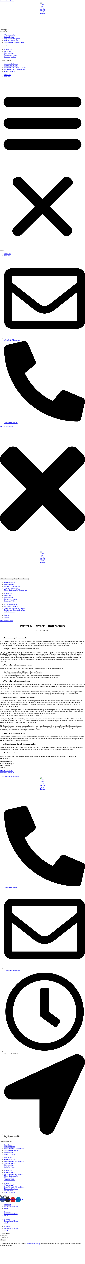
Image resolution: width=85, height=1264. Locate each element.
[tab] (4, 579)
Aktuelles (7, 77)
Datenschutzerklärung (11, 1206)
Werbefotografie (9, 1147)
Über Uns (7, 75)
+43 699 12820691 (6, 771)
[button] (42, 165)
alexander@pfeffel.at (7, 773)
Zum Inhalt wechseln (7, 1)
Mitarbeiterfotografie (11, 1150)
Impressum (7, 1205)
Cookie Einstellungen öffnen (9, 776)
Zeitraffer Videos (9, 1154)
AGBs (6, 1208)
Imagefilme (8, 1145)
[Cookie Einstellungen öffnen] (15, 1263)
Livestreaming (8, 1152)
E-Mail (2, 1238)
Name (2, 1235)
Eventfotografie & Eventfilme (14, 1148)
